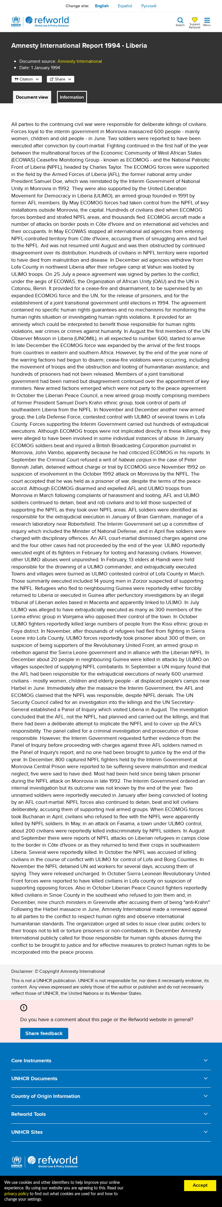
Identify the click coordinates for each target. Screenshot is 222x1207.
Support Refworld (194, 25)
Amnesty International (80, 61)
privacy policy (16, 1194)
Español (125, 6)
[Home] (40, 21)
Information (72, 97)
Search (180, 24)
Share (60, 79)
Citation (26, 79)
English (102, 6)
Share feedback (44, 1033)
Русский (148, 6)
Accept (200, 1185)
